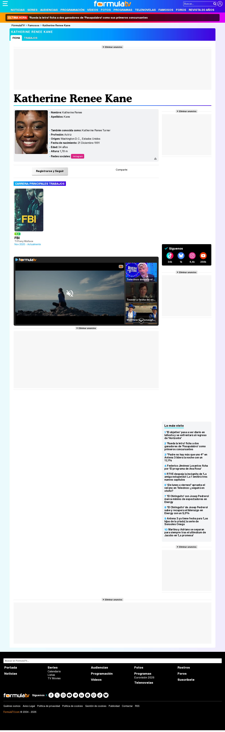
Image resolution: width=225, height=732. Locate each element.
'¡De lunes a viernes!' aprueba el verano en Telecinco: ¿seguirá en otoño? (184, 488)
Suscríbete (186, 680)
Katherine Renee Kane (56, 25)
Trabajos (30, 38)
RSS (137, 706)
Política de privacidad (48, 706)
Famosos (165, 10)
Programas (122, 10)
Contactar (127, 706)
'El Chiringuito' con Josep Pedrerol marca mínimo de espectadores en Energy (186, 499)
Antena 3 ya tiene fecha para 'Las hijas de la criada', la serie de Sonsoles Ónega (186, 521)
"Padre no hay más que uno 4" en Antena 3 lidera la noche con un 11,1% (185, 457)
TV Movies (54, 678)
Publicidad (114, 706)
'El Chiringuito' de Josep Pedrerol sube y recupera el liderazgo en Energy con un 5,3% (186, 510)
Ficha (16, 38)
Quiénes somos (11, 706)
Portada (10, 667)
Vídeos (92, 10)
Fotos (106, 10)
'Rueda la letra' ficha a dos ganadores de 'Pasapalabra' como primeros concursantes (185, 446)
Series (32, 10)
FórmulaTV (18, 25)
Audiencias (49, 10)
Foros (181, 10)
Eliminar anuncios (113, 47)
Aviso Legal (29, 706)
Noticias (18, 10)
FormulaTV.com (11, 712)
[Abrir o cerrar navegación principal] (5, 3)
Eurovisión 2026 (144, 677)
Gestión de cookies (95, 706)
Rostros (184, 667)
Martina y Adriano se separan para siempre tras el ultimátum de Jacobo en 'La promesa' (185, 532)
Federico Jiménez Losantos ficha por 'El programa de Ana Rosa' (186, 467)
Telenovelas (145, 10)
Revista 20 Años (201, 10)
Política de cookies (72, 706)
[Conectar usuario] (220, 3)
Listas (51, 675)
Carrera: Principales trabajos (40, 183)
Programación (72, 10)
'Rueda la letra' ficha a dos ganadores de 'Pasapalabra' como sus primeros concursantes (78, 18)
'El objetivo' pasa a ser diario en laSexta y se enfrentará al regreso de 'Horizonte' (185, 435)
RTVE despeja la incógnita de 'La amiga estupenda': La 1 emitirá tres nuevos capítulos (185, 477)
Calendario (54, 671)
